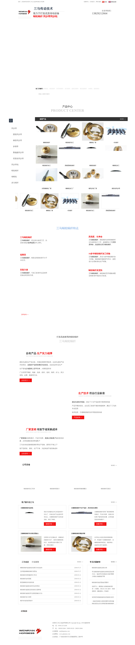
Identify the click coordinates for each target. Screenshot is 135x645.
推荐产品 (43, 119)
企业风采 (62, 615)
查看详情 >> (50, 524)
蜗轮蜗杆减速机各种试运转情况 (30, 586)
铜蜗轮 (56, 24)
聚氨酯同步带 (18, 152)
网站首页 (23, 24)
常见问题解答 (95, 562)
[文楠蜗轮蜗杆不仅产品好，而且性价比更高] (81, 525)
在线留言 (92, 1)
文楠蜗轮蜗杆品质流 (27, 508)
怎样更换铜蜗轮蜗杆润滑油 (28, 571)
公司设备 (26, 465)
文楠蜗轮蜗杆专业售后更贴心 (30, 533)
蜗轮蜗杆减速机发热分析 (99, 567)
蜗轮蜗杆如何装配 (25, 578)
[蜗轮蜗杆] (67, 57)
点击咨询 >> (25, 453)
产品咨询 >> (78, 417)
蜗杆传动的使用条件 (26, 600)
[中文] (104, 2)
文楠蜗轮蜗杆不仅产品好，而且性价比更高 (84, 508)
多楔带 (15, 146)
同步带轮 (15, 165)
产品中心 (45, 24)
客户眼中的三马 (28, 502)
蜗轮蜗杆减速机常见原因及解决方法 (31, 593)
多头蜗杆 (15, 183)
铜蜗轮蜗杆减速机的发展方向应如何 (31, 567)
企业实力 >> (25, 380)
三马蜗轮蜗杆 (67, 223)
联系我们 (99, 24)
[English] (112, 2)
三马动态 (25, 562)
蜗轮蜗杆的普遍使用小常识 (28, 575)
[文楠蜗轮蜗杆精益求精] (81, 551)
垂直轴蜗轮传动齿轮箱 (27, 582)
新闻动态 (77, 24)
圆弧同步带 (17, 134)
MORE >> (123, 119)
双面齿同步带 (18, 159)
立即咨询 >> (25, 314)
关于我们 (34, 24)
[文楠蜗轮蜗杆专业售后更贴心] (31, 551)
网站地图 (98, 1)
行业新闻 (35, 562)
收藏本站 (86, 1)
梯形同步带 (17, 140)
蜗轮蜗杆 (66, 24)
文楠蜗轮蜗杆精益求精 (78, 533)
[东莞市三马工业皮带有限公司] (24, 18)
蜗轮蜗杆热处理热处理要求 (100, 582)
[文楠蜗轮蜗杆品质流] (31, 525)
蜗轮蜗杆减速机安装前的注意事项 (30, 589)
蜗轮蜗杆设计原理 (25, 597)
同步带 (14, 128)
